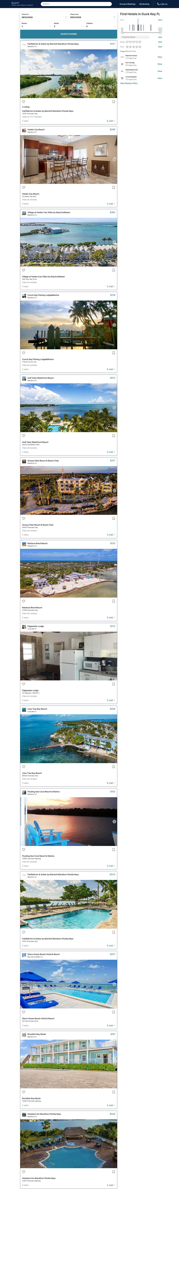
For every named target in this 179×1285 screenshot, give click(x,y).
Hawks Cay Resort (36, 129)
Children (89, 23)
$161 (113, 1034)
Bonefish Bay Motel (37, 1034)
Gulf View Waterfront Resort (41, 378)
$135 (112, 543)
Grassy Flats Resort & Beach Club (43, 460)
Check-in (25, 14)
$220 (112, 1114)
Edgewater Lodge (36, 626)
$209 (112, 709)
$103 (112, 791)
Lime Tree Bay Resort (37, 709)
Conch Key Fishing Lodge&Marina (43, 295)
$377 (112, 460)
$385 (112, 212)
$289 (112, 129)
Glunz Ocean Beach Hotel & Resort (44, 954)
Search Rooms (69, 34)
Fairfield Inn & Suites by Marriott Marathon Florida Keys (53, 44)
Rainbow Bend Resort (37, 543)
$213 (112, 378)
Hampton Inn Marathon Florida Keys (44, 1114)
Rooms (24, 23)
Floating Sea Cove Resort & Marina (44, 791)
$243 (112, 874)
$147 (112, 44)
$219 (112, 295)
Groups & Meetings (128, 4)
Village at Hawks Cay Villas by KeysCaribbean (49, 212)
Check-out (74, 14)
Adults (56, 23)
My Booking (144, 4)
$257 (112, 954)
